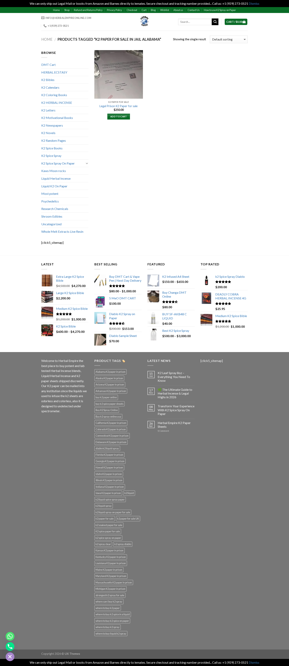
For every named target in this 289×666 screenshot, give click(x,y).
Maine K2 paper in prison (109, 569)
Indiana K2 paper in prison (110, 486)
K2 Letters (48, 110)
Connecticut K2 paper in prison (112, 435)
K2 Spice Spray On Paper (58, 163)
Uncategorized (51, 224)
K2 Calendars (50, 87)
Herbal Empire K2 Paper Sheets (174, 424)
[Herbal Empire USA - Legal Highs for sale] (144, 22)
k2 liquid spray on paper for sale (113, 512)
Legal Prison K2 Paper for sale (118, 106)
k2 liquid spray (104, 505)
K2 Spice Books (52, 148)
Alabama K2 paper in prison (110, 371)
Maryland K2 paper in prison (111, 576)
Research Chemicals (54, 209)
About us (178, 10)
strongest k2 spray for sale (110, 595)
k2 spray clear (103, 544)
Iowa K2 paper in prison (108, 493)
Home (56, 10)
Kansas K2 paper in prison (109, 550)
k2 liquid (129, 493)
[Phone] (10, 646)
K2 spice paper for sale (108, 531)
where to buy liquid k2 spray (111, 633)
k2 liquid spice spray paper (110, 499)
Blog (153, 10)
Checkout (132, 10)
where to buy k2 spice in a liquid (113, 614)
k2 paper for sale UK (128, 518)
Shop (67, 10)
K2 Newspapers (52, 125)
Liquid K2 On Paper (54, 186)
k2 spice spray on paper (108, 537)
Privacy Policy (114, 10)
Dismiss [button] (254, 3)
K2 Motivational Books (57, 118)
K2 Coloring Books (54, 95)
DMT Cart (48, 64)
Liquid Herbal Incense (56, 178)
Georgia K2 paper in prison (110, 461)
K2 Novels (48, 133)
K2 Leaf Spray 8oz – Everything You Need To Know (174, 376)
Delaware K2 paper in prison (111, 442)
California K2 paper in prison (111, 422)
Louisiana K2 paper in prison (111, 563)
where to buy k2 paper (108, 608)
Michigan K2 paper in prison (110, 588)
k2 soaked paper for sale (109, 525)
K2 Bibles (47, 80)
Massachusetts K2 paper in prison (114, 582)
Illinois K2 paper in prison (109, 480)
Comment (163, 431)
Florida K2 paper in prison (109, 454)
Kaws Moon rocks (53, 171)
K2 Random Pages (53, 140)
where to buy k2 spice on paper (112, 620)
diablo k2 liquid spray (107, 448)
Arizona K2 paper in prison (110, 384)
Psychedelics (50, 201)
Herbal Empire (68, 360)
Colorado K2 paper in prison (111, 429)
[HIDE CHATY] (10, 656)
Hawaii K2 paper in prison (109, 467)
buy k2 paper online (106, 397)
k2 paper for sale (105, 518)
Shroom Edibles (51, 216)
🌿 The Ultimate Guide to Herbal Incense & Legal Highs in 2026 (175, 393)
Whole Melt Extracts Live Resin (62, 231)
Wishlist (164, 10)
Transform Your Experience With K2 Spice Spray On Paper (176, 409)
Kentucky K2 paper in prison (111, 556)
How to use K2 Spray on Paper (220, 10)
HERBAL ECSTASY (54, 72)
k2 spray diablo (122, 544)
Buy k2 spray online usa (108, 416)
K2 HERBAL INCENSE (56, 102)
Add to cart (118, 116)
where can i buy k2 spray (109, 601)
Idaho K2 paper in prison (109, 474)
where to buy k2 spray (108, 627)
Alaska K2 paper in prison (109, 378)
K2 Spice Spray (51, 155)
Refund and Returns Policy (88, 10)
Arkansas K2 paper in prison (111, 391)
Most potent (49, 193)
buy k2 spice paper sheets (109, 403)
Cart (144, 10)
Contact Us (194, 10)
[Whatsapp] (10, 636)
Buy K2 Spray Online (107, 410)
